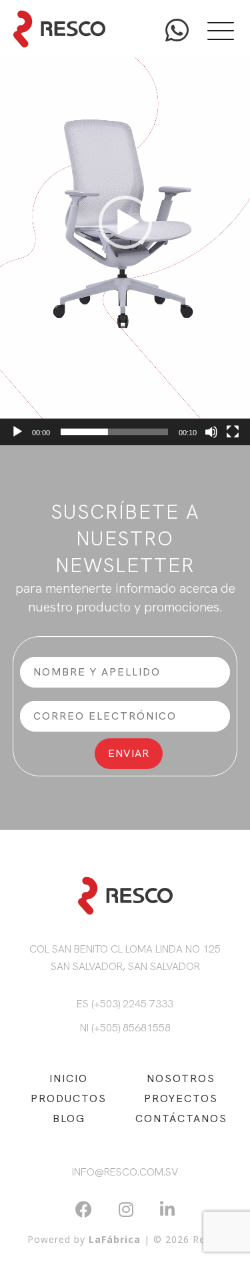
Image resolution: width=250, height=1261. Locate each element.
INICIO (68, 1078)
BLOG (69, 1118)
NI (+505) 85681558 (125, 1028)
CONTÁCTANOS (181, 1118)
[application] (125, 222)
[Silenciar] (211, 432)
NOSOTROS (181, 1078)
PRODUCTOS (69, 1098)
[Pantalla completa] (232, 432)
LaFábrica (115, 1239)
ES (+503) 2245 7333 (125, 1004)
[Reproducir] (17, 432)
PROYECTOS (181, 1098)
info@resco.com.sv (125, 1172)
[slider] (114, 432)
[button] (125, 222)
